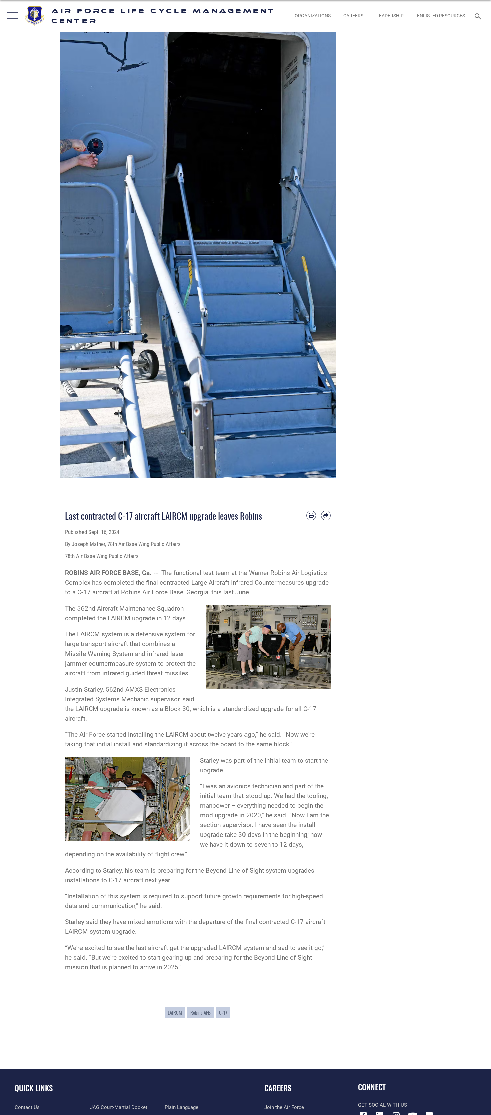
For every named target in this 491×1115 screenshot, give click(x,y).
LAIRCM (175, 1012)
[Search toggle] (479, 15)
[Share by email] (326, 515)
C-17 (223, 1012)
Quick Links (34, 1088)
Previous (74, 255)
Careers (277, 1088)
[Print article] (311, 515)
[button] (11, 16)
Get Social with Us (382, 1105)
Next (322, 255)
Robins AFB (200, 1012)
